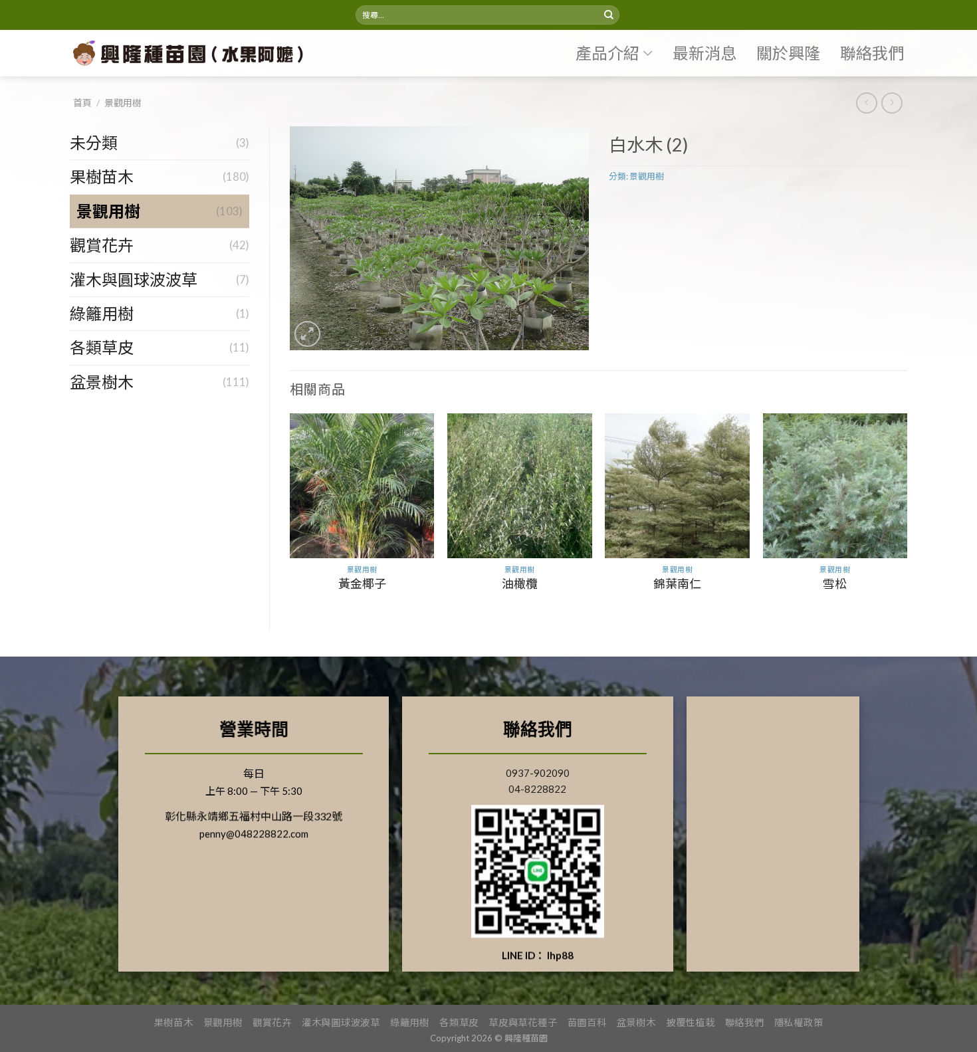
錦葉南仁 (677, 583)
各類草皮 (102, 347)
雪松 (835, 583)
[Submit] (609, 15)
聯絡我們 (872, 52)
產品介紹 (607, 52)
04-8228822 (537, 789)
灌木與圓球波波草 (133, 279)
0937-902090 (538, 773)
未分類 (94, 142)
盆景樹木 (102, 381)
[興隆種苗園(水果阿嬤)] (192, 53)
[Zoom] (307, 334)
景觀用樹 (123, 102)
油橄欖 (520, 583)
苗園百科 (587, 1022)
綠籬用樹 (102, 313)
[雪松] (835, 485)
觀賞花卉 (102, 245)
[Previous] (290, 510)
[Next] (907, 510)
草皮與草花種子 (523, 1022)
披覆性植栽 (690, 1022)
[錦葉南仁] (677, 485)
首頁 (82, 102)
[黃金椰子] (362, 485)
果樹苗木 (102, 176)
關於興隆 (788, 52)
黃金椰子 (362, 583)
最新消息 (704, 52)
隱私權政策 (798, 1022)
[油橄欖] (519, 485)
